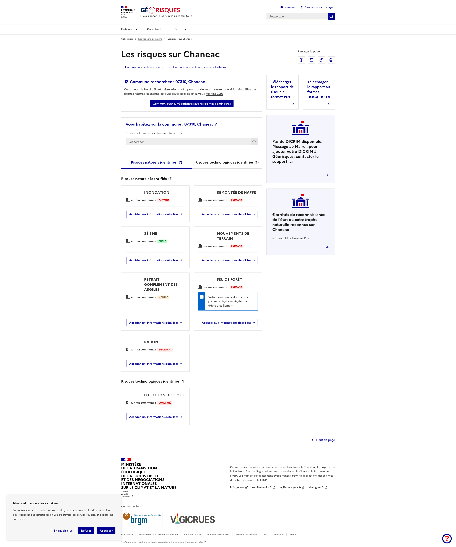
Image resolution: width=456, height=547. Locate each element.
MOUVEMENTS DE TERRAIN (233, 236)
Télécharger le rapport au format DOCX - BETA (318, 89)
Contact (290, 7)
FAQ (266, 534)
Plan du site (127, 534)
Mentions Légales (192, 534)
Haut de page (325, 440)
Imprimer (331, 59)
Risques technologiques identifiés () (227, 162)
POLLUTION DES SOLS (164, 395)
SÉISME (150, 233)
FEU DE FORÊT (229, 279)
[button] (447, 538)
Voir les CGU (214, 93)
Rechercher (255, 142)
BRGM (292, 534)
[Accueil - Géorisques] (166, 10)
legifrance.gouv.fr (290, 487)
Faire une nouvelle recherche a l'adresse (200, 67)
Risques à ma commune (150, 38)
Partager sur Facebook (301, 59)
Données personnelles (218, 534)
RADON (151, 342)
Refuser (86, 530)
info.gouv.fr (237, 487)
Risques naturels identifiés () (156, 162)
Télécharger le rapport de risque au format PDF (282, 89)
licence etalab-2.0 (194, 542)
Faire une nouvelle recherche (144, 67)
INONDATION (156, 192)
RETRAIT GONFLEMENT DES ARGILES (161, 284)
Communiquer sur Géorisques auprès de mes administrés (192, 103)
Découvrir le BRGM (256, 480)
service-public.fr (262, 487)
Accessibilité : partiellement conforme (158, 534)
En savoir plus (63, 530)
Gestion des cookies (246, 534)
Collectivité (154, 29)
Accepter (106, 530)
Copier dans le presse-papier (321, 59)
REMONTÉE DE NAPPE (236, 192)
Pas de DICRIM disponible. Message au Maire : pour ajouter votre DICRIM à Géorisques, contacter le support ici (297, 151)
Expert (179, 29)
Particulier (127, 29)
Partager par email (311, 59)
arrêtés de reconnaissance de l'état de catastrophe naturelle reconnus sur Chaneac (298, 222)
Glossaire (279, 534)
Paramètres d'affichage (318, 7)
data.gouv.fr (316, 487)
